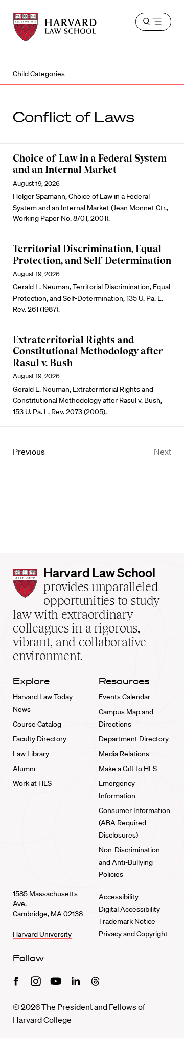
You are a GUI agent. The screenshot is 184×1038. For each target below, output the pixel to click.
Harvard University (42, 934)
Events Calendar (124, 697)
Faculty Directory (39, 738)
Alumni (24, 768)
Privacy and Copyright (133, 933)
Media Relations (124, 753)
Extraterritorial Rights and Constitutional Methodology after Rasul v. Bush (88, 351)
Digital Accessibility (129, 909)
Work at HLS (32, 783)
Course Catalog (37, 724)
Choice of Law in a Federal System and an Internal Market (90, 164)
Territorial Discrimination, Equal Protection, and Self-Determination (92, 254)
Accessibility (119, 896)
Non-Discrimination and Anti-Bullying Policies (129, 862)
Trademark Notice (127, 921)
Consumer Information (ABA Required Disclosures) (134, 823)
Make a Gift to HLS (128, 768)
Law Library (31, 753)
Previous (29, 451)
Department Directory (134, 738)
